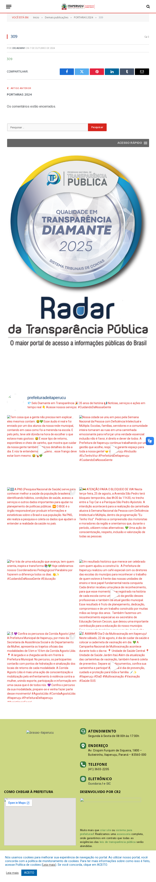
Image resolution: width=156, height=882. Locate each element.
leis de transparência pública (118, 842)
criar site (105, 830)
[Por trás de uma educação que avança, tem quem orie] (42, 595)
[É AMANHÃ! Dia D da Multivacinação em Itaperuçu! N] (114, 667)
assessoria (123, 834)
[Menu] (8, 6)
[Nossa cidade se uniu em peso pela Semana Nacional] (114, 450)
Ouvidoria (94, 783)
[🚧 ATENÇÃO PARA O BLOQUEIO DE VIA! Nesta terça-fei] (114, 522)
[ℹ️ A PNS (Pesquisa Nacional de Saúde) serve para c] (42, 522)
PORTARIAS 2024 (19, 94)
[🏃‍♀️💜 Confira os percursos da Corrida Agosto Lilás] (42, 667)
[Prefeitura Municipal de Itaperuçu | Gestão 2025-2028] (78, 6)
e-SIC (107, 783)
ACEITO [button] (29, 872)
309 (9, 59)
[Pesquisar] (148, 6)
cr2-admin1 (18, 48)
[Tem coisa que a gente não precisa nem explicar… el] (42, 450)
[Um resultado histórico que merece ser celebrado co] (114, 595)
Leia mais (49, 865)
